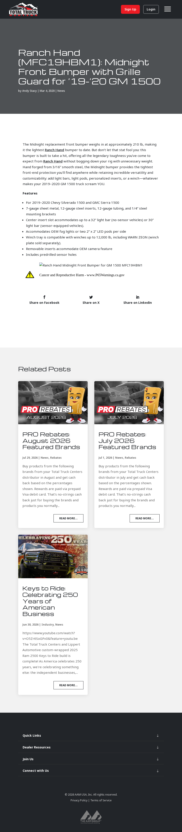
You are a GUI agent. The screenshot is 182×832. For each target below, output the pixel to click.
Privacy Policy (79, 800)
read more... (68, 518)
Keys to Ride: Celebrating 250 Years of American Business (50, 600)
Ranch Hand (54, 150)
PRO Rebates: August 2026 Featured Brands (51, 440)
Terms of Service (101, 800)
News (61, 91)
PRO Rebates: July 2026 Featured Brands (127, 440)
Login (151, 9)
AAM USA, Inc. (84, 794)
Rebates (56, 458)
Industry (48, 624)
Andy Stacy (29, 91)
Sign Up (130, 9)
